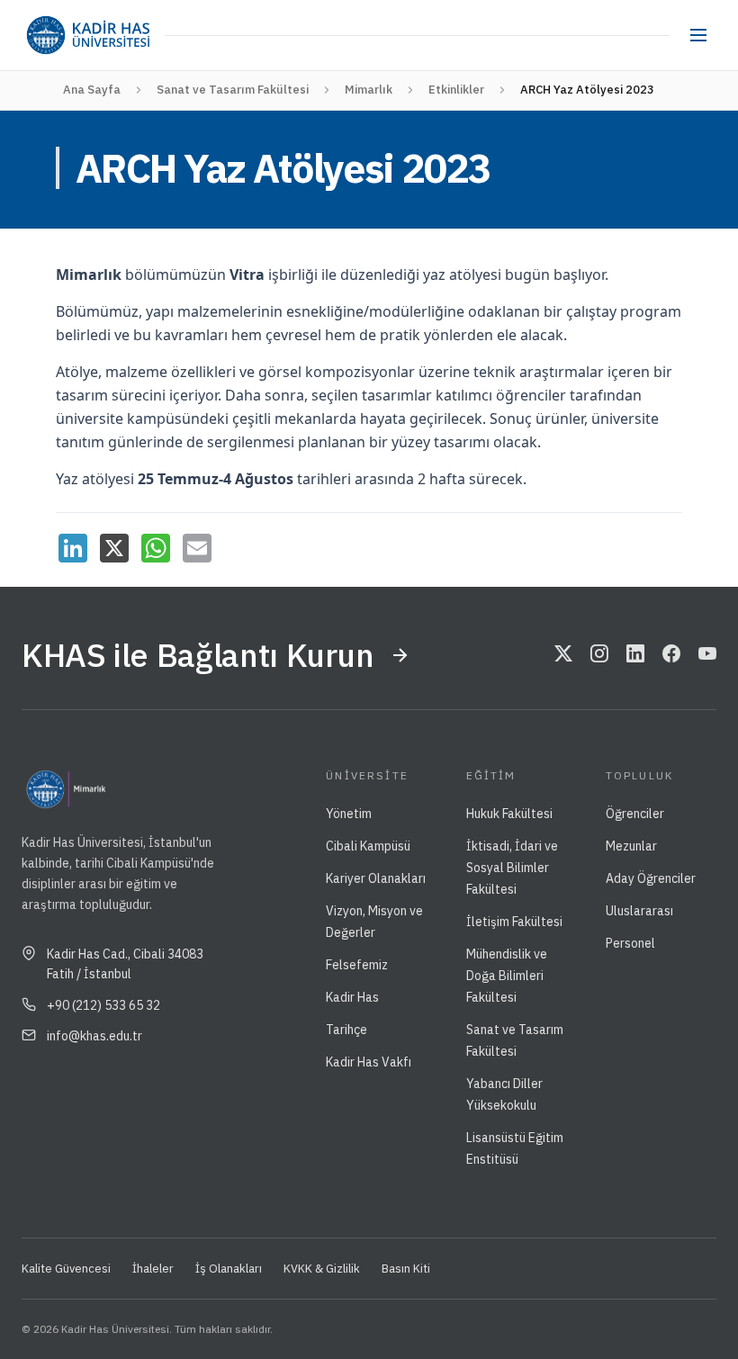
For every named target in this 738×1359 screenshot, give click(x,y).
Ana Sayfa (92, 89)
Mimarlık (368, 89)
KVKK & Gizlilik (322, 1268)
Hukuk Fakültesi (509, 814)
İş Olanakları (228, 1268)
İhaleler (153, 1268)
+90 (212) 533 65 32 (103, 1005)
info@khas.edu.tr (94, 1036)
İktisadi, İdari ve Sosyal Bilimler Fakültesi (512, 867)
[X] (114, 548)
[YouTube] (707, 655)
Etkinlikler (456, 89)
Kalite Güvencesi (66, 1268)
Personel (630, 943)
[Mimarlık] (126, 789)
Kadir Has (352, 997)
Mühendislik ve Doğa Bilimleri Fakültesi (506, 975)
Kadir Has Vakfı (368, 1062)
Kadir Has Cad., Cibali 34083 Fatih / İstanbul (125, 964)
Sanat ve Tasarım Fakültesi (233, 89)
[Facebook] (671, 655)
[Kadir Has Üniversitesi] (88, 35)
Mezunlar (631, 846)
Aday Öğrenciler (651, 878)
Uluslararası (639, 911)
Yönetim (349, 814)
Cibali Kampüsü (368, 846)
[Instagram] (599, 655)
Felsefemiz (357, 965)
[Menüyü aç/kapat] (698, 35)
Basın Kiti (406, 1268)
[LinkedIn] (73, 548)
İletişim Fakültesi (514, 922)
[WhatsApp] (156, 548)
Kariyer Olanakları (376, 878)
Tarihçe (346, 1030)
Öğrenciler (635, 814)
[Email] (197, 548)
